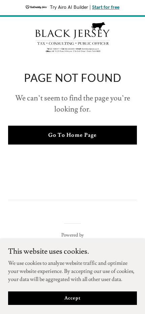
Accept (72, 298)
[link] (72, 37)
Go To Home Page (72, 135)
